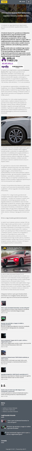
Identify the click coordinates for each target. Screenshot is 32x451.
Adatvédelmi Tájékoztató (9, 409)
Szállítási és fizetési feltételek (10, 408)
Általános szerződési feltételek (10, 411)
